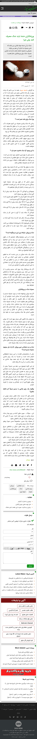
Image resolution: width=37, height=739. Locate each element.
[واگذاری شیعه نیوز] (18, 16)
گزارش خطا (27, 474)
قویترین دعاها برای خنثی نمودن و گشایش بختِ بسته (18, 628)
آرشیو (18, 705)
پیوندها (13, 705)
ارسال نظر (27, 481)
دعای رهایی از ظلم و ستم (26, 606)
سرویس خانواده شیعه (28, 23)
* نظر (31, 551)
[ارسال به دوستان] (13, 28)
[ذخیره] (16, 28)
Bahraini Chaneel (27, 623)
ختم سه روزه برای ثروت (11, 615)
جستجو (11, 709)
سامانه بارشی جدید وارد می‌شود (24, 593)
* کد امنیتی (30, 542)
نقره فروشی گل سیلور (27, 640)
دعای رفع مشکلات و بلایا (26, 619)
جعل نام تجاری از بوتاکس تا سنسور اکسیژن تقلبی (19, 584)
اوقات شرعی (32, 709)
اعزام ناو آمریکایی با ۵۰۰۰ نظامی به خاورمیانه (21, 578)
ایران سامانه (14, 737)
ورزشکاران (13, 489)
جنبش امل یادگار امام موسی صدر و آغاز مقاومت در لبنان (17, 590)
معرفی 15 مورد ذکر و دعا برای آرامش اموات (24, 13)
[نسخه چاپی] (10, 28)
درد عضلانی (20, 486)
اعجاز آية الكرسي (13, 610)
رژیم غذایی (29, 489)
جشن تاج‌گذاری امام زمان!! (25, 652)
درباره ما (33, 705)
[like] (18, 477)
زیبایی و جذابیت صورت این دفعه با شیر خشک (18, 507)
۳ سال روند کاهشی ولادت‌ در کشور (21, 694)
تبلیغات (25, 709)
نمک (21, 489)
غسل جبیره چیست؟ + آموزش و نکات (20, 697)
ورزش (12, 486)
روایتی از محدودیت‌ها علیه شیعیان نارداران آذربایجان (17, 690)
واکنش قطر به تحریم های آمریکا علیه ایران (21, 658)
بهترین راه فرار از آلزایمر (24, 501)
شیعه (30, 492)
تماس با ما (25, 705)
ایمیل (31, 535)
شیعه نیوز (24, 90)
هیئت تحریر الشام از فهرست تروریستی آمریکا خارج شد (18, 664)
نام (32, 529)
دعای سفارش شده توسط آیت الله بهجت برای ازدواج (18, 635)
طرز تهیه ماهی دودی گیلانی (23, 504)
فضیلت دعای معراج (27, 615)
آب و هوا (6, 705)
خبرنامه (5, 709)
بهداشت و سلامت (16, 23)
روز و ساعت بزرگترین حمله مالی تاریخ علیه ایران (20, 655)
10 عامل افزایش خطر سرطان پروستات (22, 661)
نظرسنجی (18, 709)
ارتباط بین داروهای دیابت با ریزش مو (23, 581)
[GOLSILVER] (18, 672)
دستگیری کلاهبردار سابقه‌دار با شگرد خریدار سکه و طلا (18, 587)
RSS (18, 713)
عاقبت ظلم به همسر (27, 610)
